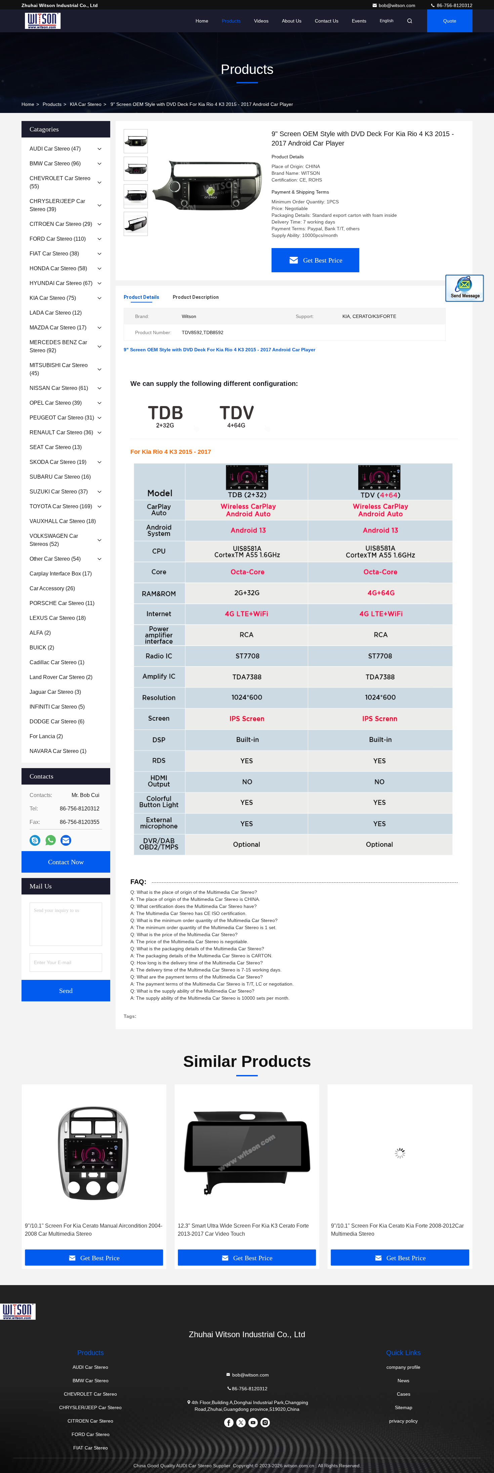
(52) (54, 540)
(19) (58, 462)
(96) (55, 163)
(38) (54, 253)
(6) (57, 721)
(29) (61, 224)
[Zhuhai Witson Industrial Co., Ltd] (43, 21)
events (359, 21)
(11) (62, 603)
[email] (65, 840)
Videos (261, 21)
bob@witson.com (398, 5)
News (403, 1380)
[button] (34, 1169)
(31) (62, 418)
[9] (207, 185)
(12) (56, 313)
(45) (59, 369)
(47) (55, 149)
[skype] (35, 840)
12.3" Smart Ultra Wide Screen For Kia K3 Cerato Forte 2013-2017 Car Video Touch (243, 1230)
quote (449, 21)
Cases (403, 1394)
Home (202, 21)
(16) (60, 477)
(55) (60, 182)
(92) (58, 346)
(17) (58, 327)
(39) (57, 205)
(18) (63, 521)
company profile (403, 1367)
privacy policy (403, 1421)
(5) (57, 707)
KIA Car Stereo (85, 104)
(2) (40, 633)
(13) (56, 447)
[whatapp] (50, 840)
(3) (55, 692)
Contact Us (326, 21)
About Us (291, 21)
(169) (61, 506)
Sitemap (403, 1407)
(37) (59, 491)
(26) (52, 588)
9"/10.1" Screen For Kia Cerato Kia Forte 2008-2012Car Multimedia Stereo (397, 1230)
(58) (58, 268)
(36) (61, 432)
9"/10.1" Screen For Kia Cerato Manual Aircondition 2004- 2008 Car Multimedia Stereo (93, 1230)
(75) (53, 298)
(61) (59, 388)
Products (231, 21)
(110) (58, 239)
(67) (61, 283)
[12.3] (247, 1153)
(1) (57, 662)
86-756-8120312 (454, 5)
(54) (55, 559)
